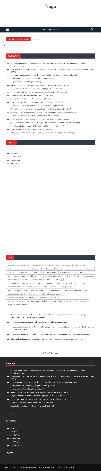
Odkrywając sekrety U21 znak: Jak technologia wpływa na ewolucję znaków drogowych (42, 133)
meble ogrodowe (35, 276)
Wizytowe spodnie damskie (61, 301)
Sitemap (9, 413)
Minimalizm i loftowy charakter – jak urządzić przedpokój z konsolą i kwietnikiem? (40, 109)
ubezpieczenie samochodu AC (76, 290)
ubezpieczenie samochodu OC (50, 294)
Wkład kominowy (81, 301)
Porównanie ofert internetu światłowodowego (25, 283)
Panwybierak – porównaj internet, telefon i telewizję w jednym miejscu (36, 105)
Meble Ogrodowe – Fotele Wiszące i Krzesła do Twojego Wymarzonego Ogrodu (39, 119)
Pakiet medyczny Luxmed (83, 276)
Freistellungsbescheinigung (51, 269)
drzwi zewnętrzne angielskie (60, 265)
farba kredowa (79, 265)
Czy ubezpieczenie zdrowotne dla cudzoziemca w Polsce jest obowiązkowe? (38, 92)
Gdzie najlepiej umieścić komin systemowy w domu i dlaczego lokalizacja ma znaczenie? (46, 339)
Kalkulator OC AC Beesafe (17, 272)
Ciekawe (13, 153)
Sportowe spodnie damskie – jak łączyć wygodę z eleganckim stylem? (38, 322)
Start (6, 467)
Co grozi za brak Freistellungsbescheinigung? (27, 82)
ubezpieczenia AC (37, 290)
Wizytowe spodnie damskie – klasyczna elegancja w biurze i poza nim (36, 88)
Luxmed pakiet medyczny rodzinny (73, 272)
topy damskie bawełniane (17, 290)
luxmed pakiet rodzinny (16, 276)
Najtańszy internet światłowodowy (58, 276)
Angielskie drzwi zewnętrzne (18, 265)
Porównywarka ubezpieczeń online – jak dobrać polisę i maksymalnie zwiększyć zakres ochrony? (50, 334)
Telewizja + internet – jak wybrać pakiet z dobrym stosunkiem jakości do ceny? (39, 85)
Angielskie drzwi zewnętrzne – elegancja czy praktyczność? (32, 95)
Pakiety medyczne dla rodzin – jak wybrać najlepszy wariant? (33, 78)
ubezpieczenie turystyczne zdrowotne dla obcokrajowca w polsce (32, 297)
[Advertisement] (50, 16)
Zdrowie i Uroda (16, 167)
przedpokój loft (82, 283)
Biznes (13, 150)
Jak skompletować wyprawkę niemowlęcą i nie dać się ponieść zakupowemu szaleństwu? (43, 112)
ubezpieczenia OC (54, 290)
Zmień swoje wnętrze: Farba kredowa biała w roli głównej (31, 129)
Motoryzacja (15, 160)
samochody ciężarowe (16, 287)
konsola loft (35, 272)
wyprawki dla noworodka (17, 305)
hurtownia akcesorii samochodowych (79, 269)
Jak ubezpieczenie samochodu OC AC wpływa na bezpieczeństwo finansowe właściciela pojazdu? (46, 122)
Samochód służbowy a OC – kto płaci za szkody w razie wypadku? (34, 116)
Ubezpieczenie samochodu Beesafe (21, 294)
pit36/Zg (59, 279)
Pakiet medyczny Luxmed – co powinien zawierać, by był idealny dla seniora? (39, 102)
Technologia (15, 163)
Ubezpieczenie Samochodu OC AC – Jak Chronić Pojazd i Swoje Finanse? (37, 126)
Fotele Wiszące (32, 269)
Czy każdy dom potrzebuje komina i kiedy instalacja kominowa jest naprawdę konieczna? (43, 75)
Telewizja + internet (67, 287)
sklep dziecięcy (33, 287)
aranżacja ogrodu (39, 265)
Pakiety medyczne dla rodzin (18, 279)
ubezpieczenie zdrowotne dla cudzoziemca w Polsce (27, 301)
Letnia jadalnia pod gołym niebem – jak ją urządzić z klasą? (32, 99)
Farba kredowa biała (15, 269)
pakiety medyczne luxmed (42, 279)
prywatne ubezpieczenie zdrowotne (59, 283)
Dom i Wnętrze (15, 156)
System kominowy (49, 287)
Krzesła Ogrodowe (50, 272)
